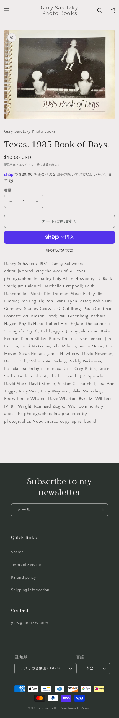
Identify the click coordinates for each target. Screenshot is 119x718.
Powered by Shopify (79, 708)
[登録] (101, 509)
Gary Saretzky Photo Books (53, 708)
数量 (8, 190)
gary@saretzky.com (29, 622)
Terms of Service (26, 565)
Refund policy (23, 577)
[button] (7, 10)
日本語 (87, 668)
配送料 (8, 165)
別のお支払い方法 (59, 250)
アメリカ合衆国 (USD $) (40, 668)
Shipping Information (30, 590)
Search (17, 552)
